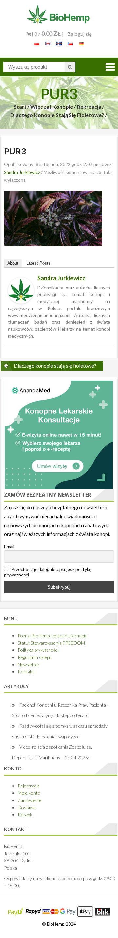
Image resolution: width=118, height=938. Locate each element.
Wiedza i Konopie (51, 107)
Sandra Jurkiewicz (22, 172)
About (12, 263)
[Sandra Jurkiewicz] (21, 290)
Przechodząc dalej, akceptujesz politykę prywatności (47, 571)
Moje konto (29, 793)
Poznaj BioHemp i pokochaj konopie (52, 635)
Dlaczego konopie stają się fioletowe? (57, 115)
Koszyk (25, 814)
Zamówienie (30, 800)
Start (20, 107)
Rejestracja (29, 785)
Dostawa (27, 807)
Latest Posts (38, 263)
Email (9, 546)
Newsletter (29, 664)
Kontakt (26, 671)
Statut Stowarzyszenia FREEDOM (51, 642)
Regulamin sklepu (35, 657)
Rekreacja (89, 107)
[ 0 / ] (47, 34)
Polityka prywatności (38, 650)
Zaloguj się (80, 34)
